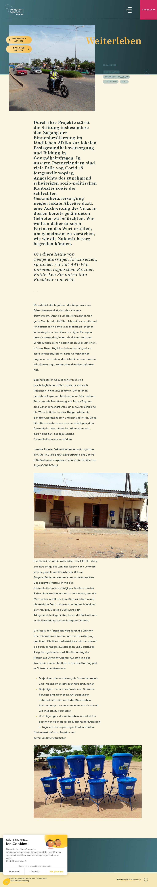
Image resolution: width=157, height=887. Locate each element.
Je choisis (35, 871)
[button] (6, 881)
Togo (124, 81)
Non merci (14, 871)
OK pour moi (56, 871)
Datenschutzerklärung (19, 880)
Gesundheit (110, 81)
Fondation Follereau (116, 77)
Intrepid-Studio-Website (131, 879)
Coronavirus (111, 72)
